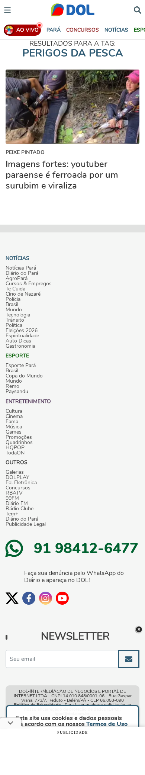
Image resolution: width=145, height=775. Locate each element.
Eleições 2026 (22, 330)
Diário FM (17, 503)
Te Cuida (15, 289)
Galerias (15, 472)
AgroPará (17, 278)
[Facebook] (28, 598)
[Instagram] (45, 598)
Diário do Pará (22, 273)
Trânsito (15, 320)
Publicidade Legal (26, 524)
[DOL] (72, 10)
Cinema (14, 416)
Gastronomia (20, 346)
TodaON (15, 453)
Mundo (14, 309)
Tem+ (12, 514)
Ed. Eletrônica (21, 482)
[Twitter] (12, 598)
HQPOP (15, 447)
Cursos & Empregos (29, 283)
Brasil (12, 304)
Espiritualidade (22, 335)
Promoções (19, 437)
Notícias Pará (21, 268)
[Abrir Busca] (137, 9)
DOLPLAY (17, 477)
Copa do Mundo (24, 376)
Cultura (14, 411)
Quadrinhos (19, 442)
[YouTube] (62, 598)
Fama (12, 421)
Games (14, 432)
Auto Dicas (18, 341)
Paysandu (17, 391)
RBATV (14, 493)
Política (14, 325)
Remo (12, 386)
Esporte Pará (21, 365)
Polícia (13, 299)
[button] (82, 29)
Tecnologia (18, 315)
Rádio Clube (19, 508)
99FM (12, 498)
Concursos (18, 488)
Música (14, 427)
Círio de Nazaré (23, 294)
